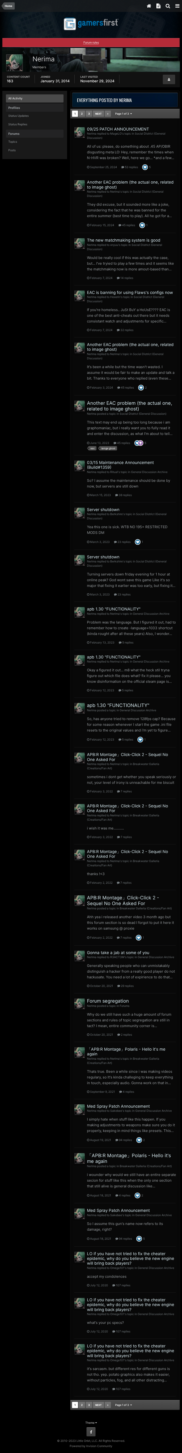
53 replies (131, 167)
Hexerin (115, 297)
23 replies (124, 542)
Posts (12, 150)
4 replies (128, 1091)
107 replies (122, 1285)
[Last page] (108, 114)
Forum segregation (108, 1001)
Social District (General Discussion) (143, 413)
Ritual (114, 472)
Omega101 (117, 1268)
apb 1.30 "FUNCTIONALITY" (114, 609)
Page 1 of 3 (122, 113)
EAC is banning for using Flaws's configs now (130, 292)
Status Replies (17, 124)
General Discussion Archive (149, 472)
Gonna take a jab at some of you (118, 952)
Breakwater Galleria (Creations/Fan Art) (146, 908)
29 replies (127, 986)
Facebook (91, 1431)
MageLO (116, 133)
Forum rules (91, 42)
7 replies (126, 791)
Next (98, 113)
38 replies (125, 495)
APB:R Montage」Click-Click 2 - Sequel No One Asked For (123, 900)
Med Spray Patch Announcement (118, 1106)
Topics (12, 141)
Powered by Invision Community (91, 1446)
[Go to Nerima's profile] (79, 132)
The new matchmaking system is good (123, 240)
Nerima (91, 133)
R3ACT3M (117, 957)
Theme (90, 1422)
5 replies (127, 642)
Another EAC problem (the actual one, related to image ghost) (129, 406)
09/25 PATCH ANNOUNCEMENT (118, 129)
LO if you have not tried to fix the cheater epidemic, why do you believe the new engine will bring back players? (130, 1258)
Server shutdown (103, 509)
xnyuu (114, 245)
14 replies (126, 278)
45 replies (128, 225)
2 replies (126, 1034)
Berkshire (116, 514)
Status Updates (18, 115)
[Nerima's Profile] (169, 79)
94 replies (125, 1140)
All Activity (15, 98)
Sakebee (116, 1110)
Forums (124, 1006)
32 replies (126, 330)
